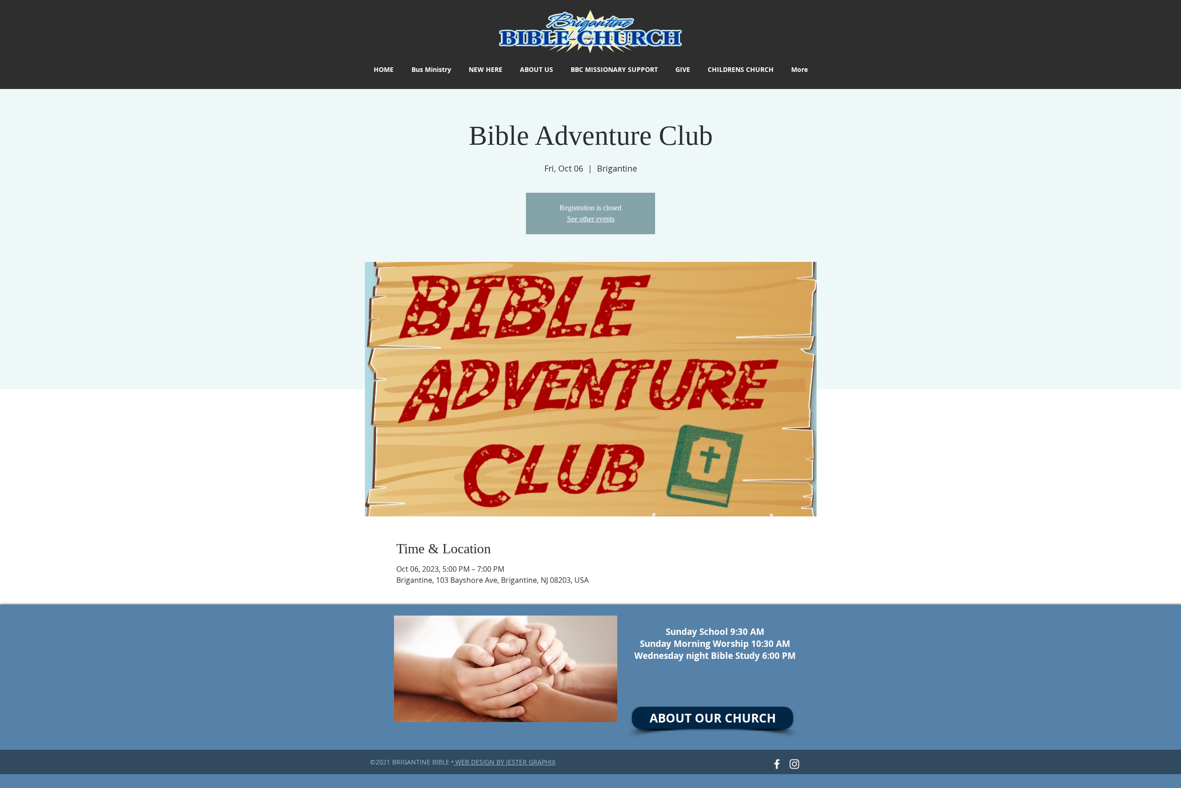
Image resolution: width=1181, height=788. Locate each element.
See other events (590, 219)
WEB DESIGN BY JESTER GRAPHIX (504, 762)
